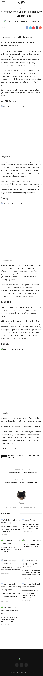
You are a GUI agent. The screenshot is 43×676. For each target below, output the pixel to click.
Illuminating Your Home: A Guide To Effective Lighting (11, 596)
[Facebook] (17, 665)
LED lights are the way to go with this (16, 321)
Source (9, 260)
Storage (11, 458)
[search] (39, 2)
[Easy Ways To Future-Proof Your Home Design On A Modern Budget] (28, 520)
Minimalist (36, 455)
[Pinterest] (26, 665)
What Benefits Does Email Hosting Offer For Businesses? (10, 529)
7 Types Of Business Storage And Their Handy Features (11, 549)
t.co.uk (10, 290)
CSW (21, 2)
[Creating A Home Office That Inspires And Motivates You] (11, 610)
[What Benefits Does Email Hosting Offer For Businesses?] (11, 521)
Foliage (11, 455)
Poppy (3, 27)
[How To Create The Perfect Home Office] (21, 21)
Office (21, 8)
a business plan (27, 57)
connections (6, 60)
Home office (19, 455)
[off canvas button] (3, 2)
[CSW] (21, 659)
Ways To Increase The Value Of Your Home (21, 483)
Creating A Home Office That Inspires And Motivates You (10, 619)
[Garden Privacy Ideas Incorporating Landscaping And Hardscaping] (32, 585)
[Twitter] (21, 665)
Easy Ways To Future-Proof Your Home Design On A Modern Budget (31, 526)
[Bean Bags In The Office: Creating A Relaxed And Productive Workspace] (32, 563)
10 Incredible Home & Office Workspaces (21, 473)
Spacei (4, 290)
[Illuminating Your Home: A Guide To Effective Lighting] (11, 587)
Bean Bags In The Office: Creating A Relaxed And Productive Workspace (31, 573)
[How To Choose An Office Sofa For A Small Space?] (11, 562)
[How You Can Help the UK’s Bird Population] (31, 540)
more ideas (17, 193)
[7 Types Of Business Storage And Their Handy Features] (11, 542)
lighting (28, 455)
